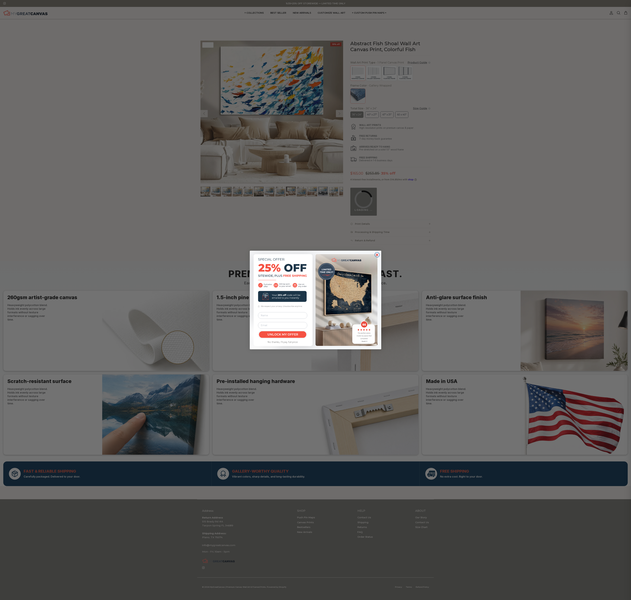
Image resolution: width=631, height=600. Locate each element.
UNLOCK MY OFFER (282, 334)
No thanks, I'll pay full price (283, 342)
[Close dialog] (377, 254)
